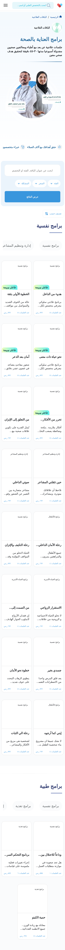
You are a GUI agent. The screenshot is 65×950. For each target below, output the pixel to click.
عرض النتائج (32, 196)
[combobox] (45, 5)
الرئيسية (54, 17)
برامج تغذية (23, 806)
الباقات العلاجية (39, 17)
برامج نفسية (50, 245)
